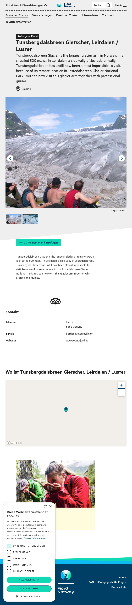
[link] (121, 577)
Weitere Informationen (35, 538)
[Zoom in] (121, 385)
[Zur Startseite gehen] (66, 5)
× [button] (50, 506)
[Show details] (66, 409)
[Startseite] (66, 582)
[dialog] (29, 552)
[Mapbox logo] (14, 443)
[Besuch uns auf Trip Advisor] (55, 301)
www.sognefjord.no (77, 340)
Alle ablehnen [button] (29, 588)
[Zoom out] (121, 392)
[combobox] (45, 506)
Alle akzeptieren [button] (29, 579)
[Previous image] (10, 158)
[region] (66, 413)
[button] (29, 596)
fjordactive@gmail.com (79, 333)
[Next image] (121, 158)
